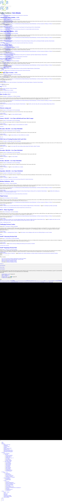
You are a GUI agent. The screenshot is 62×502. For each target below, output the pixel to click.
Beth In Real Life (8, 474)
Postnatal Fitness (8, 478)
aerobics (30, 103)
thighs (56, 205)
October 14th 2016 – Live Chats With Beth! (11, 160)
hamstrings (46, 205)
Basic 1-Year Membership (16, 23)
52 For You (7, 481)
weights (31, 220)
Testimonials (6, 64)
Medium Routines (16, 54)
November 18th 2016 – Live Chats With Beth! (11, 150)
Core (7, 207)
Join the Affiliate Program (8, 496)
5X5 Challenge (8, 485)
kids (55, 280)
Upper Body (32, 54)
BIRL (11, 280)
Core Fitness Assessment (40, 23)
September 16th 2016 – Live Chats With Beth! (11, 171)
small (46, 253)
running (24, 146)
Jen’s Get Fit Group (5, 258)
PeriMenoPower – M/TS (6, 45)
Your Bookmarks (2, 265)
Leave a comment (10, 90)
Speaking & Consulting (7, 495)
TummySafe (28, 54)
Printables (5, 447)
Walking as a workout (9, 476)
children (25, 280)
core (43, 205)
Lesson (60, 280)
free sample (13, 146)
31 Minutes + (1, 222)
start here (48, 253)
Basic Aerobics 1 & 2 (5, 94)
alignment (50, 219)
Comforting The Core (9, 489)
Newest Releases (8, 30)
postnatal (8, 191)
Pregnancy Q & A (6, 449)
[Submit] (2, 7)
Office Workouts (8, 467)
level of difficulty (39, 232)
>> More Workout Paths (7, 461)
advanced (10, 243)
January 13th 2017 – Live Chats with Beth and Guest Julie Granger (16, 118)
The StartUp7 (8, 44)
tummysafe (52, 253)
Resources (3, 14)
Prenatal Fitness (8, 50)
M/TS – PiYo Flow (5, 275)
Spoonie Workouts (8, 41)
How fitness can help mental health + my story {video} (15, 259)
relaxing (14, 191)
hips (2, 220)
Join (2, 442)
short (44, 253)
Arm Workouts (8, 465)
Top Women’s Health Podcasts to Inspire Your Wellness (17, 258)
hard (35, 232)
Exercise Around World (9, 484)
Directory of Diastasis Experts (8, 450)
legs (42, 103)
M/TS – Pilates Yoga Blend (6, 209)
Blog (4, 103)
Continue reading (3, 26)
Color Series (8, 458)
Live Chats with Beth (14, 114)
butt (18, 280)
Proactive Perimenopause (10, 482)
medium (6, 220)
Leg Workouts (8, 466)
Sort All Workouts (6, 453)
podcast (12, 282)
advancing (14, 243)
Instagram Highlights (51, 280)
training (27, 146)
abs (48, 219)
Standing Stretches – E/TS (6, 274)
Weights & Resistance (38, 54)
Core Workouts (8, 32)
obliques (51, 205)
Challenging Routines (5, 222)
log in (11, 24)
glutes (1, 220)
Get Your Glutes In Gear (9, 475)
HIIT (16, 146)
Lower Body (9, 15)
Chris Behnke (16, 13)
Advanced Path (8, 39)
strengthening (18, 220)
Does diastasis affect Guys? (8, 20)
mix (45, 232)
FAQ (4, 492)
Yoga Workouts (8, 464)
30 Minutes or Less (6, 54)
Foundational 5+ (8, 490)
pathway (29, 243)
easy (40, 103)
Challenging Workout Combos (7, 224)
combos (33, 232)
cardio (38, 103)
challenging (30, 232)
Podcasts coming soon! (5, 108)
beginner (25, 253)
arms (32, 103)
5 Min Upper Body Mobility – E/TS (9, 31)
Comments (19, 114)
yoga (33, 220)
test (1, 86)
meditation (1, 191)
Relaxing (20, 15)
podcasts (16, 282)
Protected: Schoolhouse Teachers (12, 260)
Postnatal (19, 70)
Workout (3, 23)
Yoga (30, 207)
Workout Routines (26, 15)
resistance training (13, 220)
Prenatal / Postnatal (9, 460)
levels (27, 243)
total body (53, 103)
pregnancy (11, 191)
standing (47, 103)
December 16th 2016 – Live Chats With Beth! (11, 128)
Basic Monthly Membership (24, 23)
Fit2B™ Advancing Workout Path (8, 236)
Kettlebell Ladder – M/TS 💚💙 (7, 276)
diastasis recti (37, 253)
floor (59, 219)
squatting (44, 103)
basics (34, 103)
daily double (22, 243)
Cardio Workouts (8, 463)
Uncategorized (1, 84)
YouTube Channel (6, 446)
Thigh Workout (4, 196)
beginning (28, 253)
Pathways (10, 222)
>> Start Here (6, 454)
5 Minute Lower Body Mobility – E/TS (9, 17)
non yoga (5, 191)
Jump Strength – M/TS (5, 58)
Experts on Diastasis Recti (10, 57)
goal (25, 243)
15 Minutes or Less (6, 205)
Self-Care (22, 15)
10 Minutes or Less (2, 15)
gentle (40, 253)
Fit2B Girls (7, 488)
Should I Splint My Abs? (7, 18)
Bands (5, 207)
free (11, 146)
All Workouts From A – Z (10, 28)
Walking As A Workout (48, 23)
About (3, 61)
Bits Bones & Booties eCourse (10, 53)
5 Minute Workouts (9, 26)
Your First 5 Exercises (9, 25)
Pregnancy (21, 70)
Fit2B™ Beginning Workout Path (8, 247)
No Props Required (13, 15)
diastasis (33, 253)
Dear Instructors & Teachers (8, 451)
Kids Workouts (8, 468)
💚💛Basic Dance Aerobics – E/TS (8, 72)
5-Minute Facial (4, 277)
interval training (20, 146)
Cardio (10, 82)
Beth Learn (3, 259)
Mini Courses (6, 43)
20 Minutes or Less (2, 56)
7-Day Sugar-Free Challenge (10, 47)
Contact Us (1, 263)
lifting (43, 232)
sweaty (47, 232)
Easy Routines (6, 15)
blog (36, 103)
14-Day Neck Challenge (9, 55)
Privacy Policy (2, 267)
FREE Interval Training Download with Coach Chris (13, 139)
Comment (50, 232)
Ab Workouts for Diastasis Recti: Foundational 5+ (13, 58)
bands (55, 219)
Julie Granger (13, 124)
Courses (3, 42)
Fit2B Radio (6, 16)
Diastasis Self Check (7, 444)
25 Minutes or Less (2, 207)
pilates (9, 220)
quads (54, 205)
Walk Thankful (30, 146)
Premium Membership (32, 23)
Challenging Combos (9, 470)
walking (34, 146)
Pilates (16, 207)
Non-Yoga (17, 15)
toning (50, 103)
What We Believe (6, 67)
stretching (22, 220)
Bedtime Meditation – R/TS (7, 181)
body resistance (23, 232)
